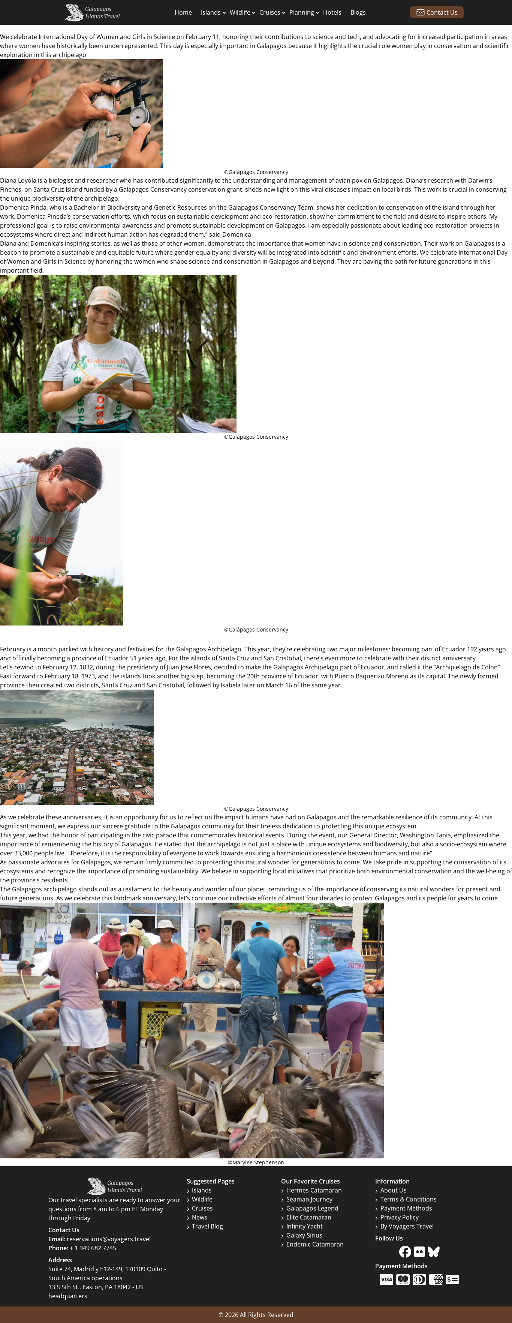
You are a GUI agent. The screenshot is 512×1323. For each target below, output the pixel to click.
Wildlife (240, 12)
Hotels (332, 12)
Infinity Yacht (304, 1226)
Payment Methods (406, 1208)
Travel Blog (207, 1226)
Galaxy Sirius (304, 1235)
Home (183, 12)
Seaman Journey (309, 1199)
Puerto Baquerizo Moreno (372, 676)
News (199, 1217)
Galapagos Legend (312, 1208)
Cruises (269, 12)
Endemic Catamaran (315, 1244)
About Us (393, 1190)
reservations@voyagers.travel (109, 1239)
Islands (211, 12)
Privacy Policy (399, 1217)
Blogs (358, 12)
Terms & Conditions (408, 1199)
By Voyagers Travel (407, 1226)
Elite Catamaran (308, 1217)
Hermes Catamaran (314, 1190)
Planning (301, 12)
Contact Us (442, 12)
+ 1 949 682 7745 (93, 1248)
